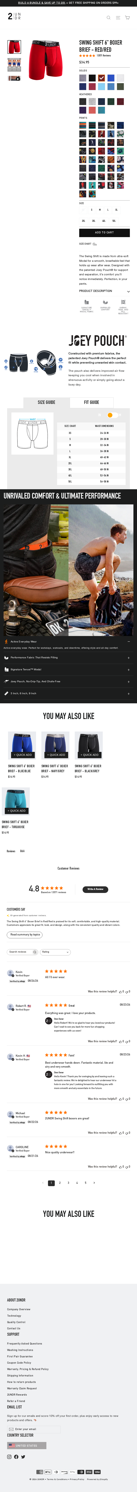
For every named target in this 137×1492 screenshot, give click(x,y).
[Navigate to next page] (94, 1183)
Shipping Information (20, 1376)
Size (81, 203)
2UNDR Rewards (17, 1395)
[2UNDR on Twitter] (23, 1457)
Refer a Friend (16, 1401)
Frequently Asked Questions (24, 1344)
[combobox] (55, 952)
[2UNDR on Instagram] (9, 1457)
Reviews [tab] (11, 851)
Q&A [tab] (22, 851)
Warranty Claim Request (22, 1388)
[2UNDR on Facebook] (16, 1457)
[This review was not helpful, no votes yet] (126, 992)
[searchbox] (19, 952)
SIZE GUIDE (46, 402)
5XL (114, 221)
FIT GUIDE (91, 402)
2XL (83, 221)
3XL (93, 221)
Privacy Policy (77, 1479)
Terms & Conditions (57, 1479)
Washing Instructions (20, 1350)
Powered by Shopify (97, 1479)
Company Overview (18, 1309)
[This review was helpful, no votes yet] (120, 992)
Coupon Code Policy (19, 1363)
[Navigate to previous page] (42, 1183)
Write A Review (95, 889)
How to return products (21, 1382)
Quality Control (16, 1322)
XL (116, 210)
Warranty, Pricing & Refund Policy (28, 1369)
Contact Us (13, 1328)
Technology (14, 1316)
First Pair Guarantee (20, 1356)
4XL (104, 221)
